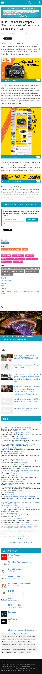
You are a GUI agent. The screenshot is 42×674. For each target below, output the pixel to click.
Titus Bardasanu (32, 259)
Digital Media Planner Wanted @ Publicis (15, 438)
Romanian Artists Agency (19, 583)
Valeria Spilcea (6, 262)
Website (3, 293)
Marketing (26, 291)
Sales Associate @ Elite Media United (14, 465)
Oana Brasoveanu (19, 259)
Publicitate (10, 557)
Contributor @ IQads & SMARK (10, 666)
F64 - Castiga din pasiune (9, 80)
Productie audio (31, 644)
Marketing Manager (17, 271)
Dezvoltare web (31, 636)
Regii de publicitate (6, 652)
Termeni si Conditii (6, 670)
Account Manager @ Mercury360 (12, 454)
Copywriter (5, 271)
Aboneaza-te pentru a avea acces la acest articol (21, 204)
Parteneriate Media (14, 665)
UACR (10, 598)
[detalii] (15, 431)
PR (9, 564)
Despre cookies (17, 670)
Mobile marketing (6, 644)
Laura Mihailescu (18, 256)
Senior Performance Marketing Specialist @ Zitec (17, 508)
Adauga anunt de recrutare (22, 542)
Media (32, 291)
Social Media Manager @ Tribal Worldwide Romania (18, 433)
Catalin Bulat (6, 256)
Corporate (4, 280)
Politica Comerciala (6, 668)
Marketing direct (22, 641)
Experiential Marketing (29, 639)
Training (28, 652)
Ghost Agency (14, 555)
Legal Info (15, 668)
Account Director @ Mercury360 (12, 448)
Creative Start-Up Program (27, 665)
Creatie (10, 280)
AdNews (19, 34)
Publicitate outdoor (31, 649)
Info (4, 224)
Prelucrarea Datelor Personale (27, 668)
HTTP (21, 291)
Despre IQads (4, 665)
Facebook (10, 249)
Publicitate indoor (6, 649)
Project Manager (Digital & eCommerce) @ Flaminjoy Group (20, 524)
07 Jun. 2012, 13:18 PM (8, 34)
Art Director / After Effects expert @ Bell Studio (17, 427)
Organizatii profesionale (13, 600)
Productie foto (5, 647)
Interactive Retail (12, 641)
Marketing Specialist (32, 271)
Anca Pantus (26, 34)
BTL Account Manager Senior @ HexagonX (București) (19, 497)
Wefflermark (13, 619)
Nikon (18, 249)
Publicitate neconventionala (18, 649)
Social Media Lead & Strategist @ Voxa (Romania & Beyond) (21, 470)
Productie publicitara (16, 647)
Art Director (19, 268)
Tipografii (22, 652)
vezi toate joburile (21, 539)
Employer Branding (6, 639)
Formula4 (12, 612)
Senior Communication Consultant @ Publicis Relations (19, 444)
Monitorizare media (17, 644)
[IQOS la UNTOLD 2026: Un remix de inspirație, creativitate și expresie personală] (21, 326)
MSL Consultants (15, 605)
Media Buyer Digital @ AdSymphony (13, 481)
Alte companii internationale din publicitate (18, 593)
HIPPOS (4, 243)
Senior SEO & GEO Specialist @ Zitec (14, 513)
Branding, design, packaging (9, 634)
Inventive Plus (14, 576)
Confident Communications (20, 562)
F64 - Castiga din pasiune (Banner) (12, 181)
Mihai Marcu (29, 256)
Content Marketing (20, 636)
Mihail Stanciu (6, 259)
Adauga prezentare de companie (22, 630)
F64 (3, 249)
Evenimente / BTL (14, 586)
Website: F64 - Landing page (10, 157)
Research (15, 652)
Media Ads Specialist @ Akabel (12, 476)
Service (37, 291)
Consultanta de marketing (16, 607)
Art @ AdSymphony (8, 493)
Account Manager (7, 268)
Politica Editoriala (25, 666)
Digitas (11, 591)
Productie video (26, 647)
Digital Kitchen (14, 569)
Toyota (25, 249)
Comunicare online (12, 571)
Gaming (4, 641)
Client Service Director (32, 268)
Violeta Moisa (18, 262)
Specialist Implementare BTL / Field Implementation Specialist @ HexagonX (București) (20, 503)
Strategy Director (7, 274)
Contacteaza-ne (26, 670)
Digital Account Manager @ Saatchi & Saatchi (16, 487)
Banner (3, 291)
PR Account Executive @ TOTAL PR (13, 519)
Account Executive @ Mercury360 (13, 459)
